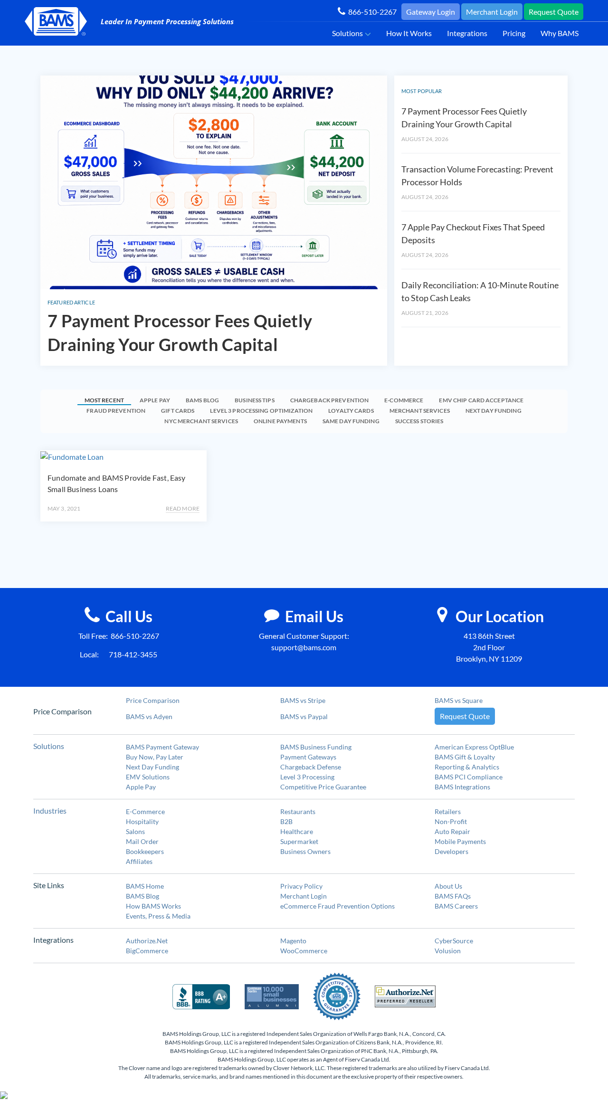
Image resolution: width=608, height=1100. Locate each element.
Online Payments (280, 421)
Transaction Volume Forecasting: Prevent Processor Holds (477, 175)
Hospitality (142, 821)
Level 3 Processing (307, 777)
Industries (49, 810)
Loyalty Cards (351, 410)
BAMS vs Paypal (304, 716)
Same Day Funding (351, 421)
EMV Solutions (148, 777)
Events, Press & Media (158, 916)
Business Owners (305, 851)
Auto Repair (452, 831)
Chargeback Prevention (329, 400)
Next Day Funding (494, 410)
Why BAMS (560, 33)
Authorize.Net (147, 941)
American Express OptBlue (474, 747)
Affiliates (139, 861)
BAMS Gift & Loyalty (465, 757)
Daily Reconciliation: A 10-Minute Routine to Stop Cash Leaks (480, 291)
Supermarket (299, 841)
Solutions (347, 33)
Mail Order (142, 841)
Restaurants (297, 811)
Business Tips (255, 400)
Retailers (448, 811)
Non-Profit (451, 821)
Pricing (514, 33)
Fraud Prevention (115, 410)
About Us (448, 886)
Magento (293, 941)
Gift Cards (177, 410)
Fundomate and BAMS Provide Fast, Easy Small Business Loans (117, 483)
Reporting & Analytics (467, 767)
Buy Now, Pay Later (154, 757)
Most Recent (104, 400)
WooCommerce (303, 951)
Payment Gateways (308, 757)
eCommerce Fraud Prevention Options (337, 906)
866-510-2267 (371, 11)
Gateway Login (430, 11)
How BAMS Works (153, 906)
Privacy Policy (301, 886)
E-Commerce (403, 400)
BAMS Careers (456, 906)
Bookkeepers (145, 851)
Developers (451, 851)
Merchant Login (492, 11)
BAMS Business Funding (316, 747)
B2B (286, 821)
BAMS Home (145, 886)
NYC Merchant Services (201, 421)
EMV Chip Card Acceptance (481, 400)
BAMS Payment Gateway (162, 747)
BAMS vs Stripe (302, 700)
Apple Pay (155, 400)
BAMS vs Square (459, 700)
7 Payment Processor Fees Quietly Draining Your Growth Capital (180, 332)
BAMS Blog (202, 400)
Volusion (448, 951)
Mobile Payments (460, 841)
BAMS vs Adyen (149, 716)
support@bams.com (303, 647)
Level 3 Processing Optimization (261, 410)
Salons (135, 831)
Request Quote (554, 11)
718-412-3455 (133, 654)
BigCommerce (147, 951)
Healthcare (296, 831)
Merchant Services (420, 410)
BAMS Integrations (462, 787)
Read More (183, 508)
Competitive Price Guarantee (323, 787)
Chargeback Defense (310, 767)
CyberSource (454, 941)
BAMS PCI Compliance (469, 777)
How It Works (409, 33)
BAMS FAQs (453, 896)
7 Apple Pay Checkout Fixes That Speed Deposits (473, 233)
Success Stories (419, 421)
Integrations (467, 33)
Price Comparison (153, 700)
